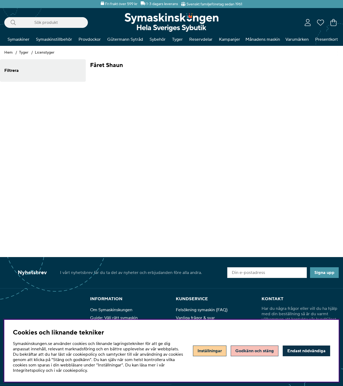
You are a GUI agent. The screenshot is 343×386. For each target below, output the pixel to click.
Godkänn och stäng (254, 351)
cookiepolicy (75, 370)
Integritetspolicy (29, 370)
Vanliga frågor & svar (195, 318)
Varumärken (297, 39)
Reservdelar (200, 39)
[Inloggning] (308, 22)
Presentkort (326, 39)
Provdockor (90, 39)
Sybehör (158, 39)
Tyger (177, 39)
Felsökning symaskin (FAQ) (202, 310)
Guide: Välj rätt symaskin (114, 318)
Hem (8, 52)
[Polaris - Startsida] (171, 22)
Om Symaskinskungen (111, 310)
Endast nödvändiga (306, 351)
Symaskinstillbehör (54, 39)
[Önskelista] (320, 22)
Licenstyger (44, 52)
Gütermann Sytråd (125, 39)
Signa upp (324, 272)
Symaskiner (18, 39)
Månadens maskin (262, 39)
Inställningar (209, 351)
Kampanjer (229, 39)
